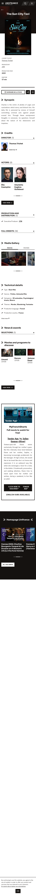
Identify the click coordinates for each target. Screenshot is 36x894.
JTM (3, 67)
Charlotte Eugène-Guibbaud (19, 187)
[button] (23, 254)
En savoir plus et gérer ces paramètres (13, 886)
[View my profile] (32, 4)
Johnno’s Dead (32, 359)
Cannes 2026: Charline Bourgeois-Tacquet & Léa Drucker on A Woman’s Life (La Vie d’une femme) (12, 547)
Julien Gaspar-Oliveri (19, 440)
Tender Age (13, 438)
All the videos (8, 564)
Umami (4, 359)
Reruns (17, 358)
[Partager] (28, 92)
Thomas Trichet (7, 61)
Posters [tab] (26, 248)
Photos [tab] (9, 248)
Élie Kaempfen (6, 186)
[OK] (18, 891)
